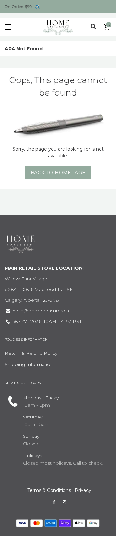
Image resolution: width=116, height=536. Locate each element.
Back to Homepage (58, 172)
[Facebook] (54, 502)
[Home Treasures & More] (58, 27)
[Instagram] (64, 502)
